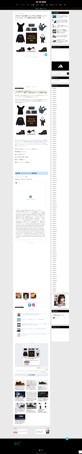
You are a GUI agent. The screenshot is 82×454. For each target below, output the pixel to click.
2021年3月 (54, 221)
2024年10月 (54, 133)
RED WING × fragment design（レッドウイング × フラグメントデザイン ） (28, 140)
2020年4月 (54, 243)
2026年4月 (54, 96)
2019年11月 (54, 254)
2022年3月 (54, 196)
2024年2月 (54, 149)
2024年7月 (54, 139)
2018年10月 (54, 280)
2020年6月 (54, 239)
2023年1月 (54, 176)
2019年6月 (54, 264)
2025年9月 (54, 110)
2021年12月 (54, 202)
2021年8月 (54, 211)
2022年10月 (54, 182)
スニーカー (23, 4)
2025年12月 (54, 104)
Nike (56, 4)
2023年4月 (54, 170)
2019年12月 (54, 252)
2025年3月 (54, 123)
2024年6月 (54, 141)
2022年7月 (54, 188)
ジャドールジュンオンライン (20, 176)
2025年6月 (54, 116)
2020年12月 (54, 227)
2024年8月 (54, 137)
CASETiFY (60, 4)
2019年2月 (54, 272)
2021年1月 (54, 225)
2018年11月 (54, 278)
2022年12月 (54, 178)
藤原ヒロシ (46, 372)
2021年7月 (54, 213)
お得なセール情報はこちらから (41, 8)
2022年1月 (54, 200)
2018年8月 (54, 284)
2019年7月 (54, 262)
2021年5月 (54, 217)
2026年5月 (54, 94)
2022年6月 (54, 190)
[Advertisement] (31, 64)
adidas (47, 4)
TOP (17, 4)
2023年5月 (54, 168)
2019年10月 (54, 256)
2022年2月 (54, 198)
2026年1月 (54, 102)
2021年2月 (54, 223)
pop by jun (27, 370)
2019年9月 (54, 258)
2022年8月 (54, 186)
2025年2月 (54, 125)
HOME (41, 450)
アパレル (28, 4)
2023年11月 (54, 155)
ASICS (65, 4)
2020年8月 (54, 235)
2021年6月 (54, 215)
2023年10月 (54, 157)
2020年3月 (54, 245)
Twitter (21, 151)
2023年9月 (54, 159)
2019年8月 (54, 260)
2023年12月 (54, 153)
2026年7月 (54, 90)
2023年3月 (54, 172)
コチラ (24, 154)
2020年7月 (54, 237)
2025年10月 (54, 108)
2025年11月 (54, 106)
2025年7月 (54, 114)
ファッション (38, 372)
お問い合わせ (16, 443)
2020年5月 (54, 241)
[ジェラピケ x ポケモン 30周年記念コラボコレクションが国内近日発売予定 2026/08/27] (31, 321)
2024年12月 (54, 129)
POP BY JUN (26, 239)
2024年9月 (54, 135)
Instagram (42, 4)
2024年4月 (54, 145)
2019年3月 (54, 270)
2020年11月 (54, 229)
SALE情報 (32, 4)
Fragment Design (44, 367)
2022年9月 (54, 184)
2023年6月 (54, 166)
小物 (42, 372)
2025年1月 (54, 127)
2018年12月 (54, 276)
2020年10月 (54, 231)
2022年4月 (54, 194)
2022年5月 (54, 192)
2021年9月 (54, 209)
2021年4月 (54, 219)
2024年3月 (54, 147)
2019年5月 (54, 266)
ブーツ (46, 370)
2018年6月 (54, 288)
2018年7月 (54, 286)
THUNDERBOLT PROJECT (35, 370)
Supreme (37, 4)
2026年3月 (54, 98)
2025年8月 (54, 112)
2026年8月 (54, 88)
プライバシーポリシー (18, 442)
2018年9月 (54, 282)
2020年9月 (54, 233)
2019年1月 (54, 274)
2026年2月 (54, 100)
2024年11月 (54, 131)
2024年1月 (54, 151)
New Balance (51, 4)
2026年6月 (54, 92)
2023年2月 (54, 174)
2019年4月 (54, 268)
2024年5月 (54, 143)
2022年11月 (54, 180)
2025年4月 (54, 121)
